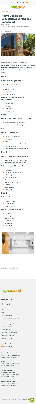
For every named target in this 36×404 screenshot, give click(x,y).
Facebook (5, 304)
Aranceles (4, 309)
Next (32, 243)
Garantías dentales (7, 321)
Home (2, 24)
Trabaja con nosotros (7, 338)
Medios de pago (6, 329)
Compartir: (4, 268)
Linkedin (7, 304)
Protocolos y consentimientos (10, 332)
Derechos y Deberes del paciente (10, 318)
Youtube (10, 304)
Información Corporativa (8, 324)
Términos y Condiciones (8, 335)
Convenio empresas (7, 315)
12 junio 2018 (7, 31)
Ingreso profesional (7, 327)
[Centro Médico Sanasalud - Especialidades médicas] (18, 7)
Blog (7, 24)
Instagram (2, 304)
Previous (4, 243)
